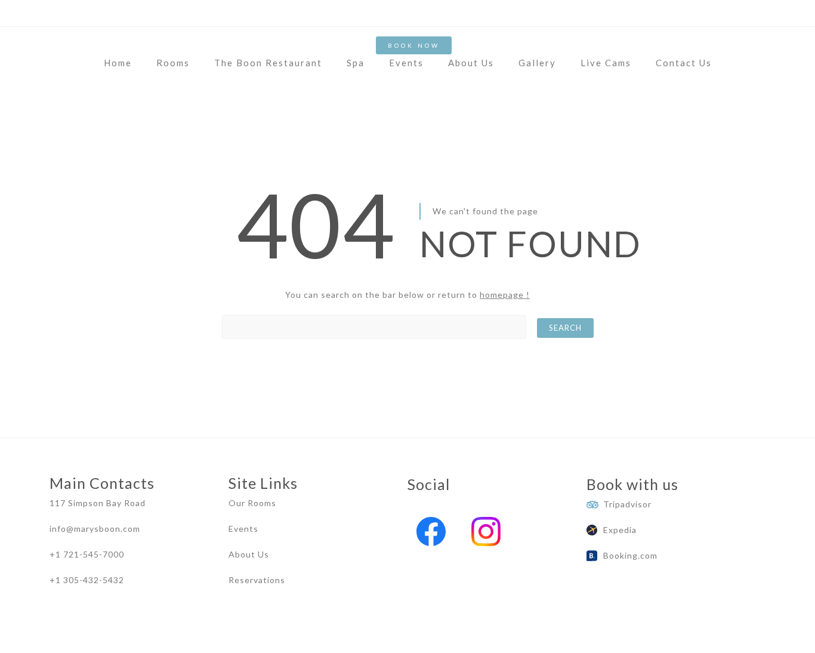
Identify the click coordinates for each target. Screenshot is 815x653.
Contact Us (684, 62)
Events (406, 62)
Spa (356, 62)
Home (118, 62)
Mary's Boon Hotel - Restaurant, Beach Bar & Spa (155, 638)
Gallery (537, 62)
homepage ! (505, 294)
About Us (471, 62)
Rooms (173, 62)
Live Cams (606, 62)
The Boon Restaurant (268, 62)
